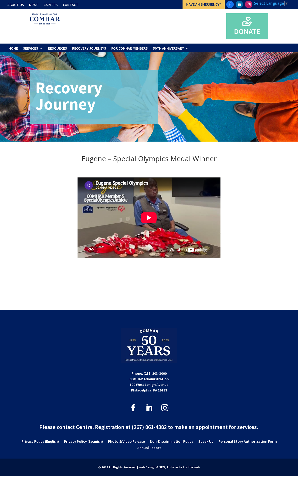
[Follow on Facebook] (230, 4)
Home (13, 48)
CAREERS (51, 4)
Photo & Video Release (126, 442)
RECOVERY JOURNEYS (89, 48)
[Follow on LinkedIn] (239, 4)
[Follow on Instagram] (248, 4)
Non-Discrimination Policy (171, 442)
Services (30, 48)
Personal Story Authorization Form (248, 442)
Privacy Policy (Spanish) (83, 442)
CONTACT (70, 4)
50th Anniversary (168, 48)
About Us (15, 4)
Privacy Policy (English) (40, 442)
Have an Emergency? (203, 4)
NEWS (33, 4)
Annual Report (149, 448)
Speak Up (205, 442)
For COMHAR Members (129, 48)
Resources (57, 48)
